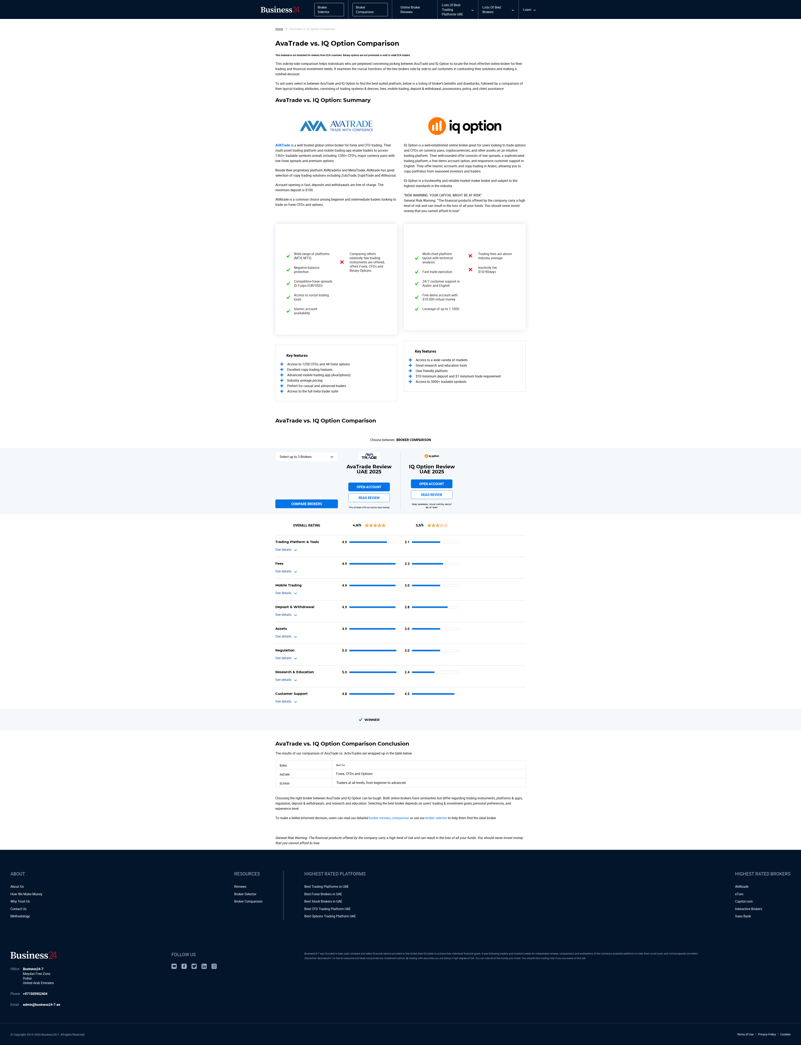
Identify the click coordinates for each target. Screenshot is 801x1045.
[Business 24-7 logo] (33, 955)
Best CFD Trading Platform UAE (327, 909)
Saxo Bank (743, 916)
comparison (400, 818)
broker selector (436, 818)
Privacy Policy (767, 1034)
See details (283, 549)
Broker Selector (245, 894)
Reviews (240, 886)
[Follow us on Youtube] (174, 966)
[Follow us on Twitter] (194, 966)
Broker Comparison (413, 439)
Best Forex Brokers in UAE (323, 894)
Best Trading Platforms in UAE (326, 886)
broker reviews (379, 818)
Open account (369, 487)
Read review (369, 497)
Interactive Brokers (748, 909)
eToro (739, 894)
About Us (17, 886)
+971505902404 (35, 993)
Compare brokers (306, 504)
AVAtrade (741, 886)
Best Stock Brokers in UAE (323, 901)
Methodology (20, 916)
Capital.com (744, 901)
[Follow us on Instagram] (214, 966)
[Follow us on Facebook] (184, 966)
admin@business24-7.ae (41, 1004)
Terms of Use (745, 1034)
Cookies (785, 1034)
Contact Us (18, 909)
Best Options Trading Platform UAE (330, 916)
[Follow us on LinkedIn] (204, 966)
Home (279, 29)
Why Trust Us (20, 901)
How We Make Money (26, 894)
